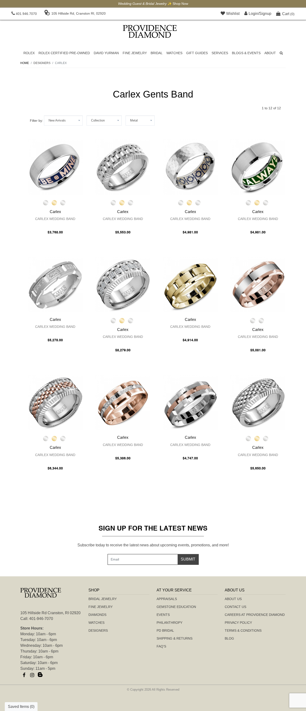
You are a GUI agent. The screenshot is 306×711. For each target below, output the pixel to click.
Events (163, 615)
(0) (288, 14)
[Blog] (40, 675)
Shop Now (180, 4)
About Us (233, 599)
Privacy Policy (238, 622)
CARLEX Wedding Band (55, 219)
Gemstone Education (176, 607)
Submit (188, 559)
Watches (174, 53)
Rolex (29, 53)
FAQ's (161, 646)
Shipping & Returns (174, 638)
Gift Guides (197, 53)
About (270, 53)
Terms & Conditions (243, 630)
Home (24, 63)
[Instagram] (32, 675)
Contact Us (235, 607)
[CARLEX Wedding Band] (55, 167)
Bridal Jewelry (102, 599)
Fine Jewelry (135, 53)
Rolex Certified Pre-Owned (64, 53)
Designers (98, 630)
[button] (281, 53)
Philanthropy (169, 622)
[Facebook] (23, 675)
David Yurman (106, 53)
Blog (229, 638)
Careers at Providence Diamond (255, 615)
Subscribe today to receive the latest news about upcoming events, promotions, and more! (153, 545)
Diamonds (97, 615)
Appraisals (167, 599)
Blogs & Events (246, 53)
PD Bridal (165, 630)
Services (220, 53)
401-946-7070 (41, 619)
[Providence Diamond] (150, 31)
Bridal (157, 53)
